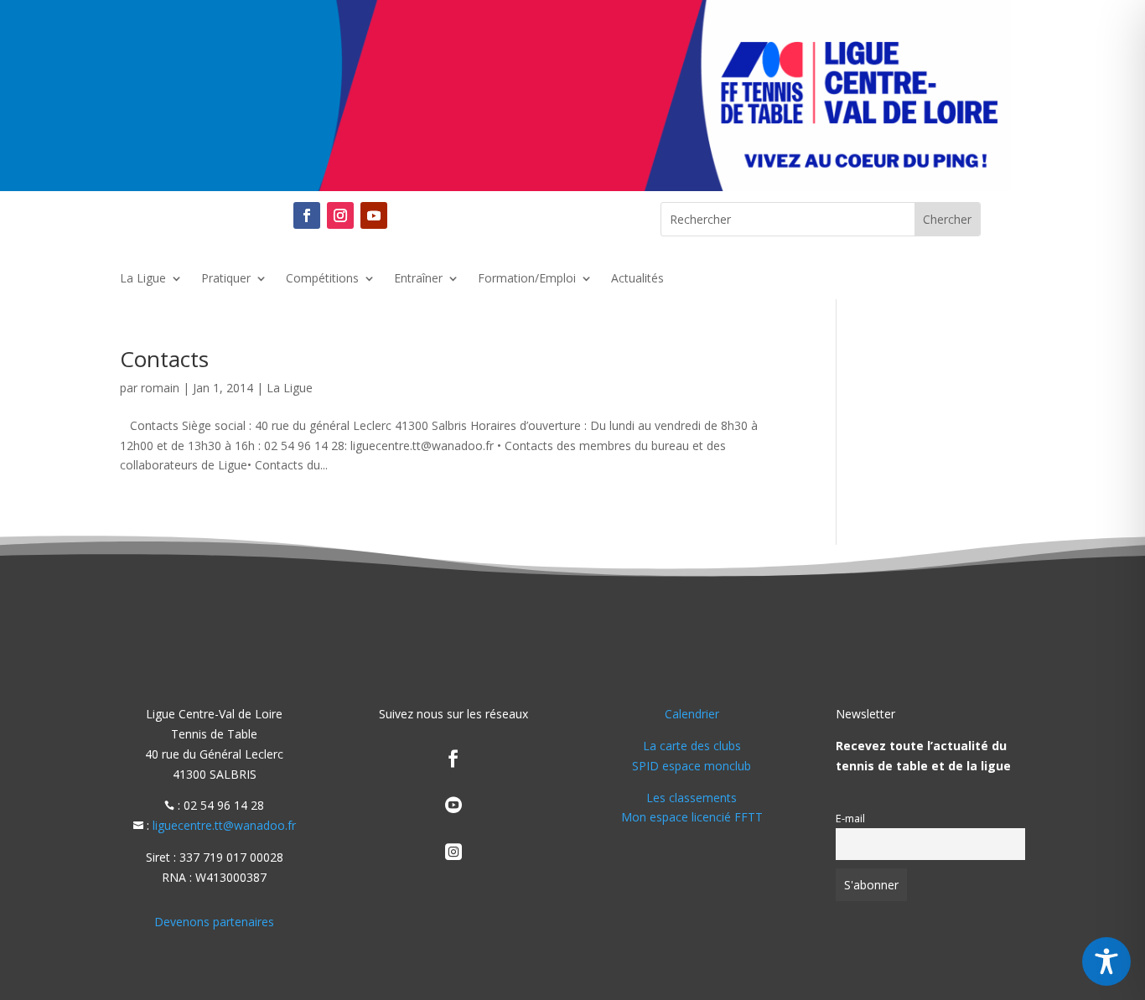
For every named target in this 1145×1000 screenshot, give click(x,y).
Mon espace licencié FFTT (692, 817)
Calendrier (692, 714)
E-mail (850, 818)
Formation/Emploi (527, 279)
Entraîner (418, 279)
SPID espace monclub (691, 766)
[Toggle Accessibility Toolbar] (1106, 961)
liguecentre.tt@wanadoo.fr (224, 825)
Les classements (691, 798)
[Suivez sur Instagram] (340, 215)
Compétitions (322, 279)
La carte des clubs (692, 746)
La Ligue (143, 279)
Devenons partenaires (214, 922)
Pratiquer (226, 279)
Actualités (637, 279)
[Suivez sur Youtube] (373, 215)
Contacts (164, 359)
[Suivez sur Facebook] (306, 215)
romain (160, 388)
